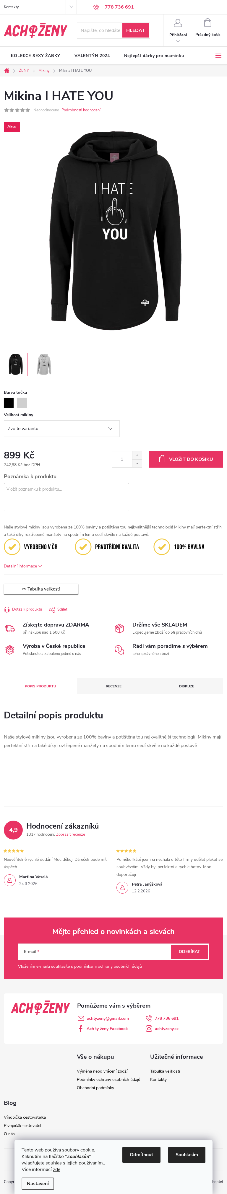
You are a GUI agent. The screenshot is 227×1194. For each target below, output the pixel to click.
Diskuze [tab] (186, 686)
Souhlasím (187, 1154)
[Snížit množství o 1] (137, 463)
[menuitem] (35, 56)
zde (56, 1169)
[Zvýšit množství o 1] (137, 455)
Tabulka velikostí (165, 1071)
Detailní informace (20, 566)
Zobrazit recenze (70, 834)
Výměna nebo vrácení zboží (102, 1071)
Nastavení (38, 1183)
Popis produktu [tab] (40, 686)
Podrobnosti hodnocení (80, 110)
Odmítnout (141, 1154)
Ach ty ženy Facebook (107, 1029)
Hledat (135, 30)
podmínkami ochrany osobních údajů (108, 966)
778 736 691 (167, 1018)
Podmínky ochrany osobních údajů (108, 1079)
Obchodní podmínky (95, 1088)
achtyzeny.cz (167, 1029)
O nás (9, 1134)
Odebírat (189, 951)
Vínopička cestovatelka (25, 1117)
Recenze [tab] (113, 686)
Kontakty (11, 7)
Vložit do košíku (191, 459)
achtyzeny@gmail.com (108, 1018)
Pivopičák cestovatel (22, 1125)
